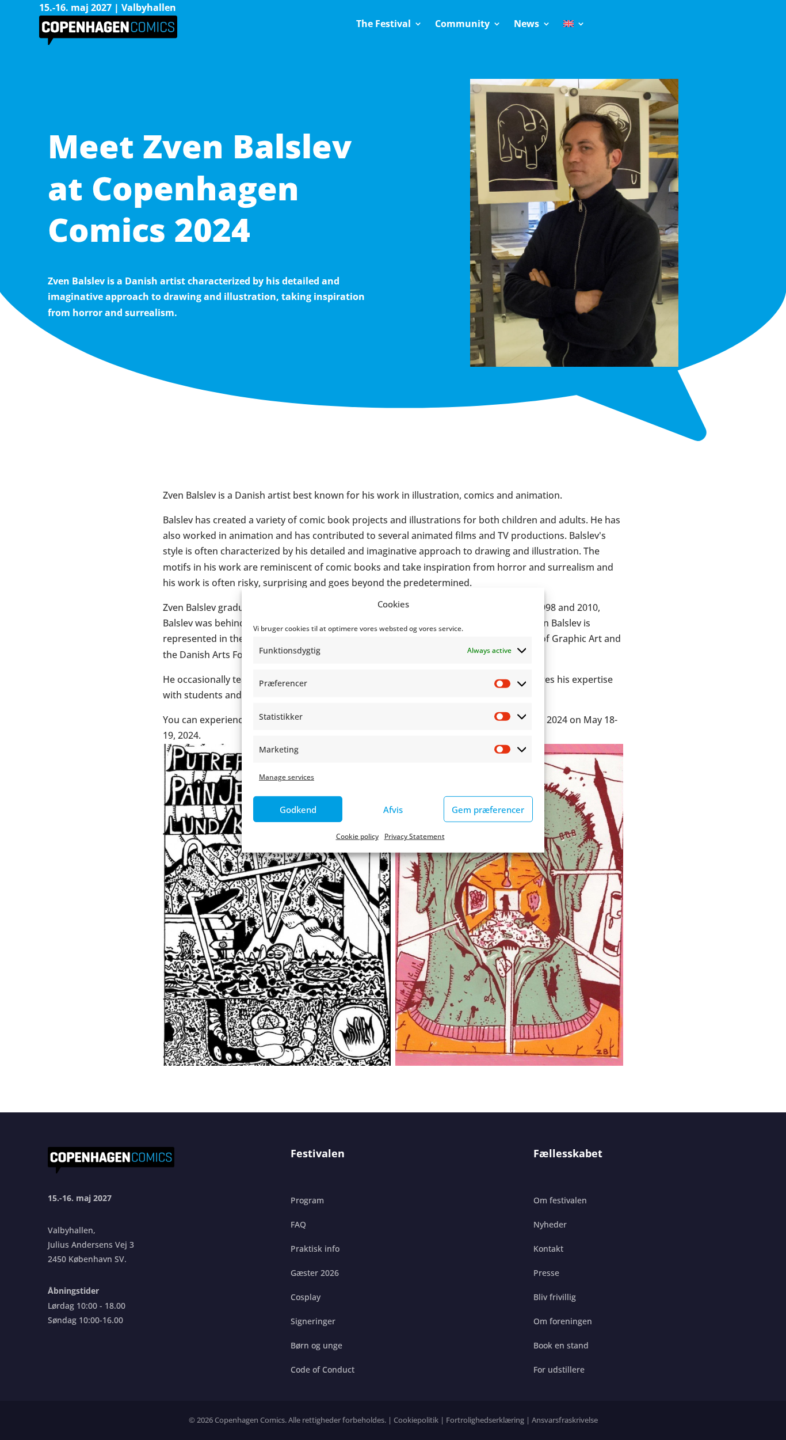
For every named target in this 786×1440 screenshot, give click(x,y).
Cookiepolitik (416, 1420)
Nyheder (550, 1224)
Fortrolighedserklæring (485, 1420)
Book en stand (561, 1345)
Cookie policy (357, 836)
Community (462, 25)
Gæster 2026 (315, 1272)
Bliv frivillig (554, 1296)
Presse (546, 1272)
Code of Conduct (322, 1369)
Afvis (393, 809)
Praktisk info (315, 1248)
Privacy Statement (414, 836)
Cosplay (305, 1296)
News (526, 25)
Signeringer (313, 1321)
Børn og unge (316, 1345)
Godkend (298, 809)
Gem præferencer (488, 809)
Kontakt (548, 1248)
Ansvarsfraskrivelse (565, 1420)
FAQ (298, 1224)
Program (307, 1200)
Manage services (286, 776)
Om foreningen (562, 1321)
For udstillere (559, 1369)
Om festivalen (560, 1200)
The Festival (383, 25)
